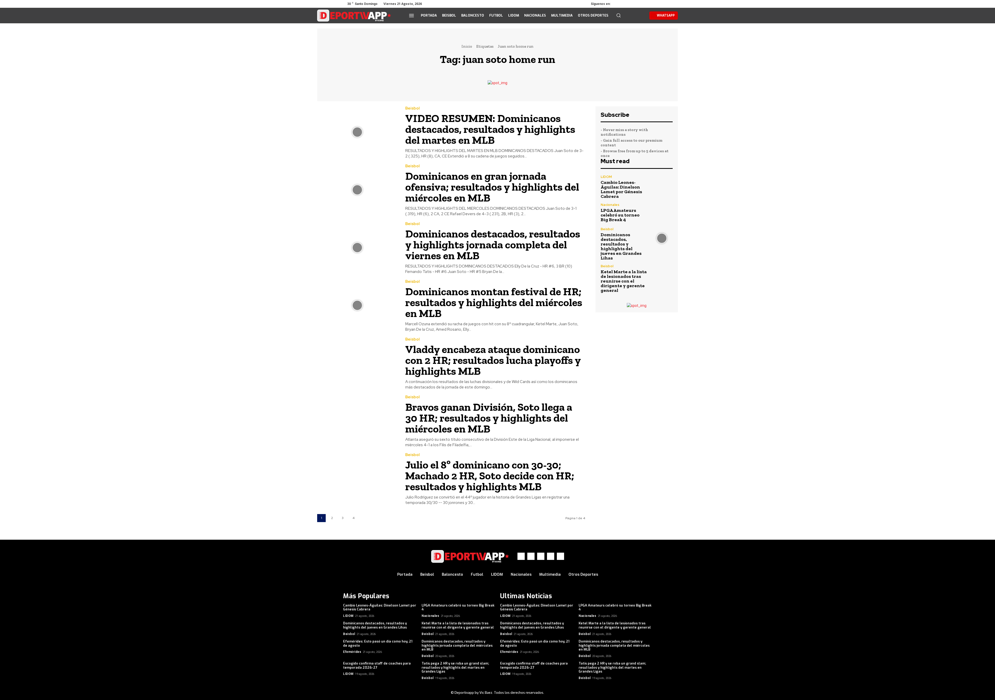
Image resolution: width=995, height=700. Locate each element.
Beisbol (412, 108)
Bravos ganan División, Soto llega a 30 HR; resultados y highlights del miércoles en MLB (488, 417)
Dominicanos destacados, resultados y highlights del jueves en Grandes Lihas (621, 246)
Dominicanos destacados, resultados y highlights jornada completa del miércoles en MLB (457, 645)
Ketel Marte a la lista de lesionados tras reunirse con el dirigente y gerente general (624, 281)
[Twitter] (633, 4)
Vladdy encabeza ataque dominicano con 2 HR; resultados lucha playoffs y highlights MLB (493, 360)
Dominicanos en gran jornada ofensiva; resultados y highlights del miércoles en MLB (492, 186)
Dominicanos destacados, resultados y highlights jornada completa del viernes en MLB (492, 244)
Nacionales (610, 204)
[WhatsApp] (641, 4)
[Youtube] (648, 4)
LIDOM (606, 176)
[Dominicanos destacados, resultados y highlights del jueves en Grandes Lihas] (662, 238)
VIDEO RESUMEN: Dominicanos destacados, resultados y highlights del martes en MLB (490, 129)
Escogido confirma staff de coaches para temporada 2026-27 (377, 665)
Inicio (466, 46)
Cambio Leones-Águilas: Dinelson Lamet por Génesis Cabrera (621, 189)
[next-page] (364, 518)
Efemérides (352, 652)
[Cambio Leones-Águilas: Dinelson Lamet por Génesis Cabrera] (662, 186)
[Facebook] (619, 4)
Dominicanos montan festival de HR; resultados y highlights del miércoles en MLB (493, 302)
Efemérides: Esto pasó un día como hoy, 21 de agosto (378, 643)
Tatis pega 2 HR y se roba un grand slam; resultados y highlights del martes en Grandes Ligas (455, 667)
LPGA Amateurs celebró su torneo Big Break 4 (620, 214)
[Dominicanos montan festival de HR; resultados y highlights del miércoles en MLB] (357, 305)
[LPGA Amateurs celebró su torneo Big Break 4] (662, 212)
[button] (618, 15)
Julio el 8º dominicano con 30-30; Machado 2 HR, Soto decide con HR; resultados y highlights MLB (489, 475)
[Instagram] (626, 4)
